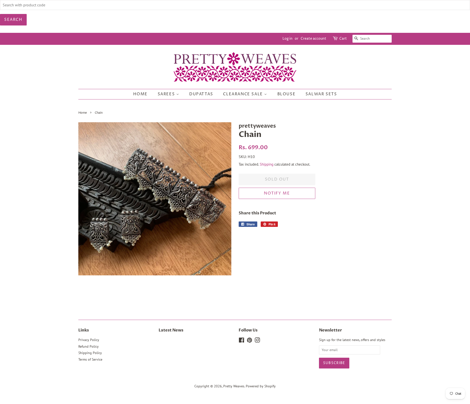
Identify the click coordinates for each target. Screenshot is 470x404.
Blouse (286, 94)
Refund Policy (88, 346)
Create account (313, 38)
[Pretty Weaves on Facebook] (241, 341)
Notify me (277, 193)
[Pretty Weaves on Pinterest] (249, 341)
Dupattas (201, 94)
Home (140, 94)
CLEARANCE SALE (243, 94)
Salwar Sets (321, 94)
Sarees (167, 94)
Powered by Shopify (261, 386)
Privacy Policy (88, 340)
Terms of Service (90, 359)
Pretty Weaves (233, 386)
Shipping (266, 164)
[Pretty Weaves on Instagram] (257, 341)
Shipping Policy (90, 353)
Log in (287, 38)
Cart (343, 38)
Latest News (171, 330)
